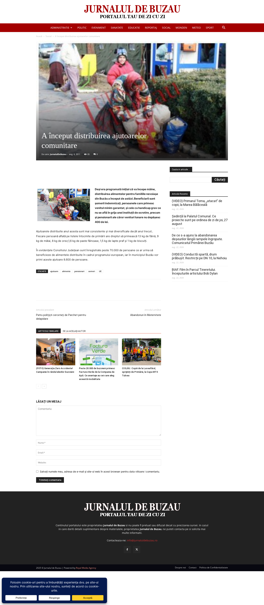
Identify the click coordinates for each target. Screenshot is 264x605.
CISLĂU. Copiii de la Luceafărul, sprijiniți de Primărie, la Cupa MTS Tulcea (140, 372)
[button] (223, 28)
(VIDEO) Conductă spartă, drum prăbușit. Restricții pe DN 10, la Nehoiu (199, 256)
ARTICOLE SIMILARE (48, 331)
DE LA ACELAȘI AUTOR (74, 331)
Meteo (196, 27)
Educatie (134, 27)
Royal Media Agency (86, 567)
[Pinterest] (79, 176)
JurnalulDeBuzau (58, 154)
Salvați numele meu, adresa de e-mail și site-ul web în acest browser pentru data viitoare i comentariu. (100, 471)
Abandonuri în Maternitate (145, 315)
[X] (71, 176)
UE (100, 271)
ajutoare (54, 271)
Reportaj (151, 27)
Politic (82, 27)
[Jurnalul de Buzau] (132, 12)
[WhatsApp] (87, 176)
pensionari (79, 271)
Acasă (39, 36)
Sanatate (117, 27)
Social (166, 27)
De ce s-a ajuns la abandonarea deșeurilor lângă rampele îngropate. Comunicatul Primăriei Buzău (197, 239)
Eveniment (99, 27)
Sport (210, 27)
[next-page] (44, 386)
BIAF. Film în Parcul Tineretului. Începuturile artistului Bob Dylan (195, 271)
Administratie (59, 27)
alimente (66, 271)
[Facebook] (62, 176)
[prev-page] (38, 386)
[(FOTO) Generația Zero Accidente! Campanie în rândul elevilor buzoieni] (55, 351)
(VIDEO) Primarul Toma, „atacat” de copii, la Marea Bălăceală (197, 203)
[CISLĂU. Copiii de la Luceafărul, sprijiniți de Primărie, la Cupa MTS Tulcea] (141, 351)
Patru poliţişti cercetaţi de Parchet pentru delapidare (61, 316)
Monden (181, 27)
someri (91, 271)
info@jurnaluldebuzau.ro (142, 540)
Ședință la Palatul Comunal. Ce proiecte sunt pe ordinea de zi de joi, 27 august (200, 220)
